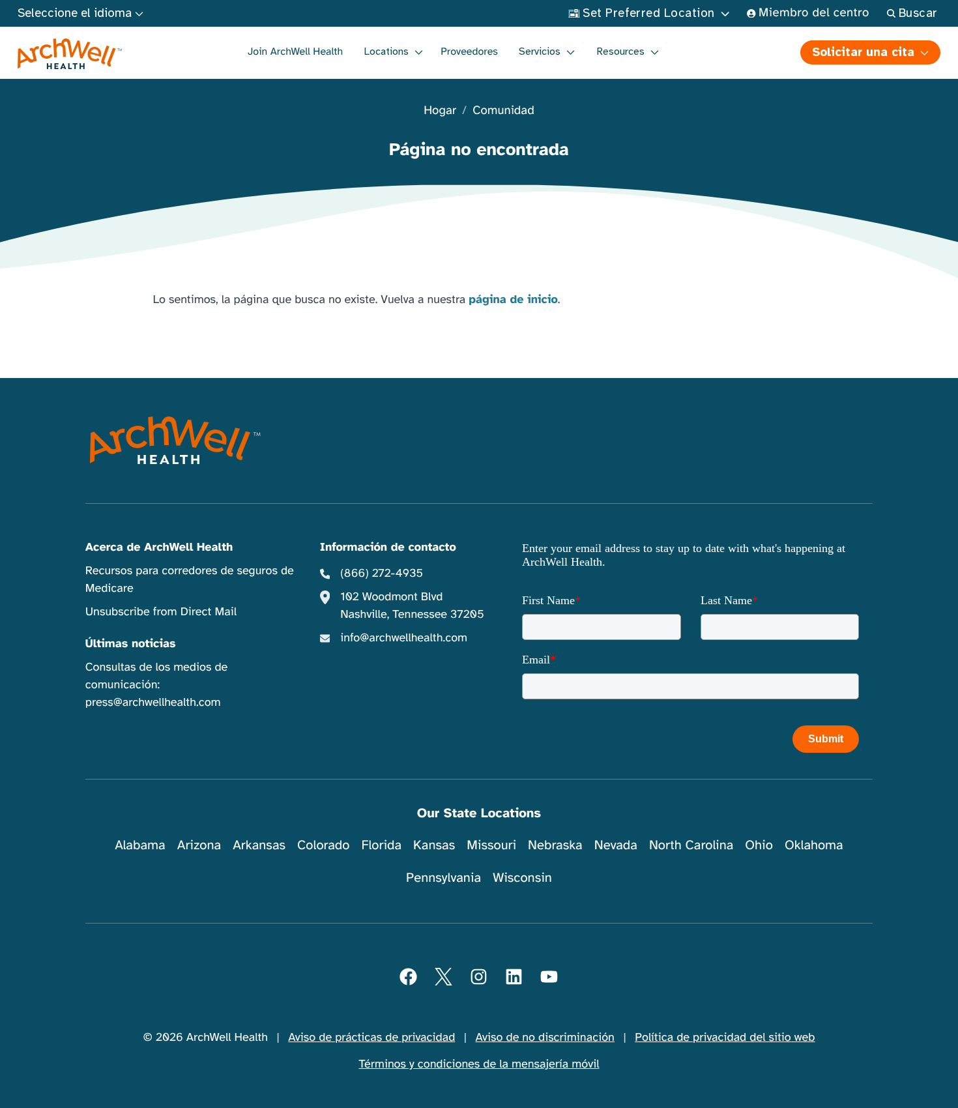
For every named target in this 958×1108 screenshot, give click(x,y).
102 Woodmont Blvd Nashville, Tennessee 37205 (412, 606)
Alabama (140, 845)
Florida (381, 845)
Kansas (434, 845)
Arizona (199, 845)
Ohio (759, 845)
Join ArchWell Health (295, 51)
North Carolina (691, 845)
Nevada (615, 845)
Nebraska (555, 845)
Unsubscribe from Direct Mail (161, 612)
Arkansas (259, 845)
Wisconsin (522, 877)
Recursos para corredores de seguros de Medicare (189, 580)
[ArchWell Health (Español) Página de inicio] (70, 54)
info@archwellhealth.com (403, 638)
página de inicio (513, 300)
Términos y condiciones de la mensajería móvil (479, 1064)
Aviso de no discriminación (545, 1037)
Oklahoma (814, 845)
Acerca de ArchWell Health (159, 547)
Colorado (323, 845)
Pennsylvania (443, 877)
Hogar (440, 111)
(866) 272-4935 (381, 573)
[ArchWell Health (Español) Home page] (175, 440)
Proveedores (469, 51)
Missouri (491, 845)
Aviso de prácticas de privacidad (371, 1037)
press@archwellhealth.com (153, 702)
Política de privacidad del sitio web (725, 1037)
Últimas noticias (130, 644)
